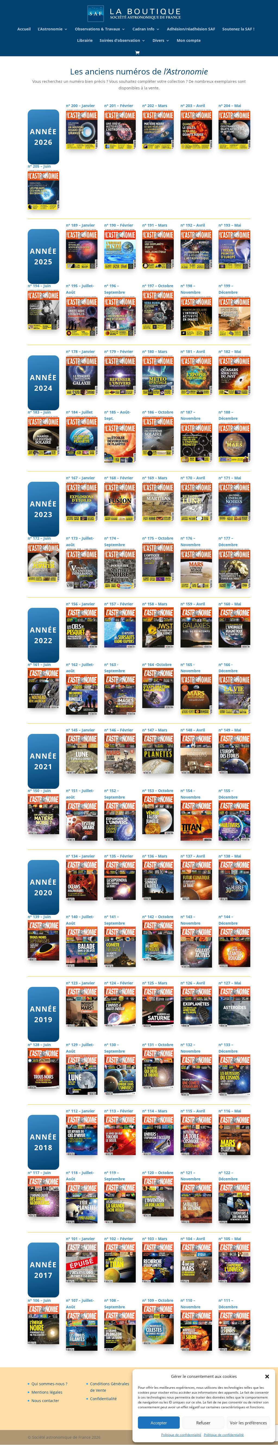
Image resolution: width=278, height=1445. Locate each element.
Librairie (85, 41)
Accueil (24, 29)
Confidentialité (103, 1398)
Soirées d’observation (120, 41)
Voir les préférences (248, 1422)
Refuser (203, 1422)
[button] (267, 1376)
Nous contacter (45, 1400)
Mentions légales (46, 1392)
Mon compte (189, 41)
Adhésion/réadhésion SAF (191, 29)
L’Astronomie (50, 29)
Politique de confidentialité (181, 1435)
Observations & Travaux (97, 29)
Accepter (159, 1422)
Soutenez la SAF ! (238, 29)
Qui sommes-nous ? (49, 1383)
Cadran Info (143, 29)
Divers (158, 41)
